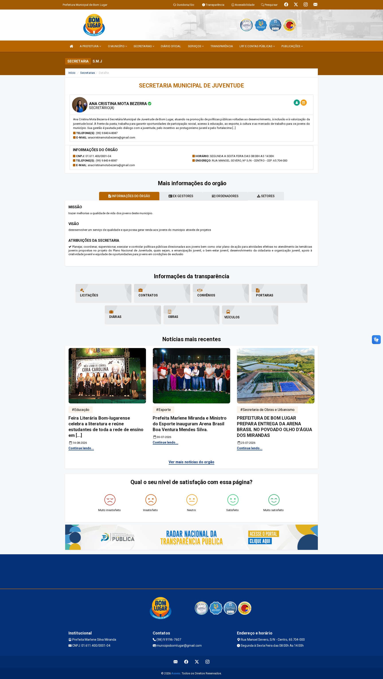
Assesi (175, 673)
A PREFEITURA (89, 46)
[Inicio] (71, 46)
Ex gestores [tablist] (182, 196)
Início (72, 72)
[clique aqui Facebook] (186, 662)
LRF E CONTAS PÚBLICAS (256, 46)
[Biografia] (297, 102)
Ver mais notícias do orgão (192, 462)
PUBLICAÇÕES (291, 46)
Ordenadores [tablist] (226, 196)
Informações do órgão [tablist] (130, 196)
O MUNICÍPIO (116, 46)
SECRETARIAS (143, 46)
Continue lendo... (81, 448)
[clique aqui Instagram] (207, 662)
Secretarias (87, 72)
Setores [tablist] (267, 196)
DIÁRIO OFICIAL (171, 46)
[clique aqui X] (197, 662)
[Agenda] (304, 102)
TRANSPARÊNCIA (222, 46)
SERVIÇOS (195, 46)
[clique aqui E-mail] (176, 662)
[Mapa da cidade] (191, 571)
